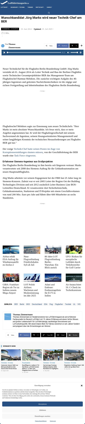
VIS (79, 304)
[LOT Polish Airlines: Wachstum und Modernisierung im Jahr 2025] (32, 278)
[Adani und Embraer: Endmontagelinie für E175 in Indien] (53, 278)
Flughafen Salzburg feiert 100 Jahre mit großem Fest (74, 366)
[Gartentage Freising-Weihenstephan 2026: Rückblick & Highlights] (53, 354)
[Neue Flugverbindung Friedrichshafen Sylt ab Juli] (32, 250)
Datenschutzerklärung (40, 421)
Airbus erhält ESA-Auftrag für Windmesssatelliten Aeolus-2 (11, 260)
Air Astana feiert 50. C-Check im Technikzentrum (73, 287)
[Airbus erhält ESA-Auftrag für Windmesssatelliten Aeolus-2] (11, 250)
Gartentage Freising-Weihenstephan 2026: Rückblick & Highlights (50, 366)
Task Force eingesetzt (24, 155)
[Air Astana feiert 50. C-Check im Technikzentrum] (74, 278)
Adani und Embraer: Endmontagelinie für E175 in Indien (53, 290)
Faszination (26, 363)
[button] (82, 385)
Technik (68, 304)
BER (16, 304)
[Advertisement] (42, 107)
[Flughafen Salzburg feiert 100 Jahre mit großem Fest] (74, 354)
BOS (28, 304)
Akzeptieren (42, 404)
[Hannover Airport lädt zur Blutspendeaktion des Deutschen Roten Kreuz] (11, 354)
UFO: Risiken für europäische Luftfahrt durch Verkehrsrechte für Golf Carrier (74, 262)
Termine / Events (10, 29)
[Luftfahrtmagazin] (16, 2)
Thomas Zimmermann (14, 46)
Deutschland (37, 304)
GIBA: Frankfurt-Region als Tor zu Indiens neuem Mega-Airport (11, 288)
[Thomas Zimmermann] (3, 45)
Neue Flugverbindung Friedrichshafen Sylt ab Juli (31, 260)
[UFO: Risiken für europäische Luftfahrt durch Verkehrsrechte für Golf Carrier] (74, 250)
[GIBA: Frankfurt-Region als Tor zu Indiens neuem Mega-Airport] (11, 278)
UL (74, 304)
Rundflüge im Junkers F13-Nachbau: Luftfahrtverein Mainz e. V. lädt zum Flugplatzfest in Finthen (31, 367)
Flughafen (59, 304)
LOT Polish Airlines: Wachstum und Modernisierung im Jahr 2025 (31, 290)
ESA (45, 304)
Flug (51, 304)
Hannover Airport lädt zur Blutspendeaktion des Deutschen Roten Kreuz (9, 366)
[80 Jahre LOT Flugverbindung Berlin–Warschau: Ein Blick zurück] (53, 250)
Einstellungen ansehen (42, 416)
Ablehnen (42, 410)
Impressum (53, 421)
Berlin (22, 304)
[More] (81, 45)
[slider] (34, 52)
